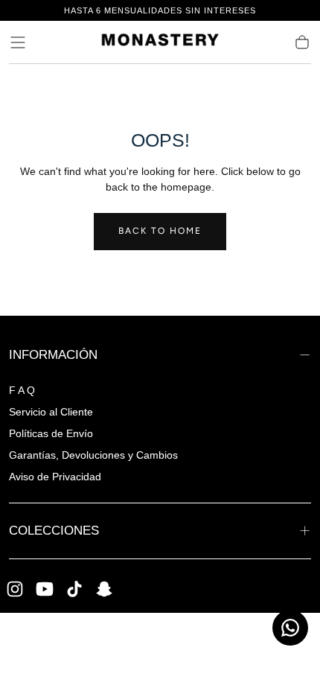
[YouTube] (44, 589)
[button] (18, 42)
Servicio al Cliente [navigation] (51, 412)
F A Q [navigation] (22, 390)
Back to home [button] (160, 231)
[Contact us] (290, 628)
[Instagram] (14, 589)
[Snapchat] (104, 589)
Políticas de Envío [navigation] (51, 433)
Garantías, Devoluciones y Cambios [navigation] (93, 455)
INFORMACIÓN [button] (53, 354)
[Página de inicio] (160, 42)
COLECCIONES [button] (54, 530)
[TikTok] (74, 589)
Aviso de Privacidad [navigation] (55, 477)
